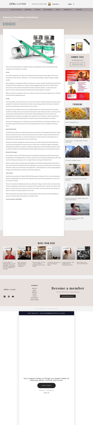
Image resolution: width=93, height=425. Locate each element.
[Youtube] (13, 296)
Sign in (46, 393)
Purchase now (77, 64)
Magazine (67, 9)
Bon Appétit (48, 9)
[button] (4, 24)
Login (70, 4)
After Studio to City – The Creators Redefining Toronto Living (38, 264)
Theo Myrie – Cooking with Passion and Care (76, 141)
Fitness (37, 9)
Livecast (79, 9)
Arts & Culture (16, 9)
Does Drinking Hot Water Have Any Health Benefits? (76, 199)
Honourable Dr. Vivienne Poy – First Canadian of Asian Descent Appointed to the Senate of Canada (9, 266)
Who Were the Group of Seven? (82, 263)
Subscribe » (55, 4)
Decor (58, 9)
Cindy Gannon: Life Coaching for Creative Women (68, 264)
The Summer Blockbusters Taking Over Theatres (22, 264)
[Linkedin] (9, 296)
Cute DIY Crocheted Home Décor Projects (76, 179)
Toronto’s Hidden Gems (73, 160)
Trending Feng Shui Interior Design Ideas (53, 264)
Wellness (28, 9)
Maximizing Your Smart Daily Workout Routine (74, 218)
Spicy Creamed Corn (72, 122)
